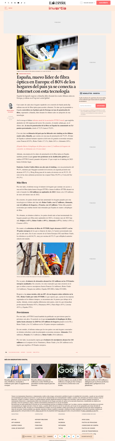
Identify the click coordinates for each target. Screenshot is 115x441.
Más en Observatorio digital (16, 360)
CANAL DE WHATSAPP (18, 428)
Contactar (39, 414)
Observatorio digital (25, 73)
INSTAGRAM (62, 425)
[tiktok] (21, 2)
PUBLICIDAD (38, 425)
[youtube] (18, 3)
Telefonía (29, 352)
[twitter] (8, 2)
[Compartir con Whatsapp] (65, 436)
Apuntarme (101, 106)
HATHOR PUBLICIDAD (41, 419)
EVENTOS (38, 422)
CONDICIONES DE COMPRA (90, 425)
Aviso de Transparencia (90, 431)
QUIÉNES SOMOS (17, 425)
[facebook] (5, 3)
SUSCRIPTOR (39, 428)
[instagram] (11, 3)
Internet (23, 352)
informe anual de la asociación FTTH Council (48, 120)
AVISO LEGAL (86, 419)
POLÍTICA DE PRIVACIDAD (89, 422)
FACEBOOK (61, 422)
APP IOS (14, 419)
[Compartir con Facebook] (56, 436)
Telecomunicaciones (14, 352)
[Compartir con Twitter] (60, 436)
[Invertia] (57, 8)
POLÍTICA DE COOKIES (88, 428)
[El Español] (57, 2)
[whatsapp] (24, 2)
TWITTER (61, 419)
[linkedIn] (15, 2)
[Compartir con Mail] (78, 436)
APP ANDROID (16, 422)
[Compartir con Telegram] (74, 436)
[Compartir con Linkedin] (69, 436)
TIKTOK (60, 428)
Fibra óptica (36, 352)
